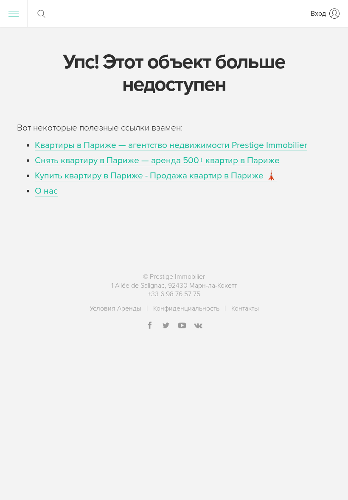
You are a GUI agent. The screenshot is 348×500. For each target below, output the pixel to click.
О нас (46, 191)
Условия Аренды (115, 308)
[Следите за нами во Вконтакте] (198, 326)
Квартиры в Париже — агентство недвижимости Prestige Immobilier (171, 145)
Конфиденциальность (186, 308)
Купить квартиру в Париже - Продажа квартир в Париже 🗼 (156, 175)
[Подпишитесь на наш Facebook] (150, 326)
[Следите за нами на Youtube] (182, 326)
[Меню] (13, 13)
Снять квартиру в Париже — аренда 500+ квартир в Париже (157, 160)
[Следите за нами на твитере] (166, 326)
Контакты (245, 308)
